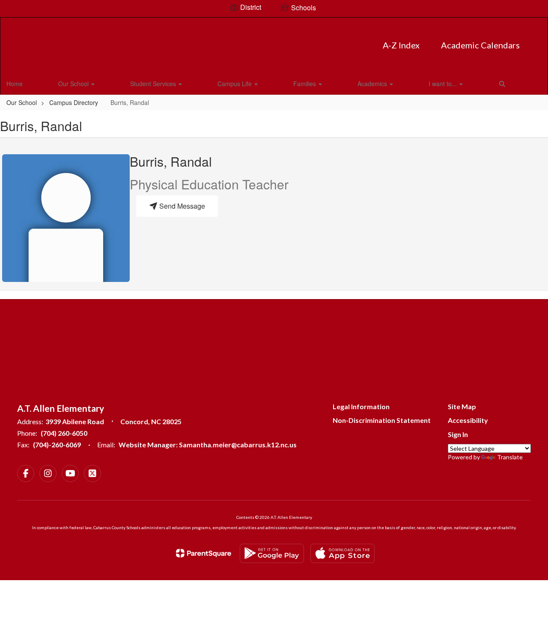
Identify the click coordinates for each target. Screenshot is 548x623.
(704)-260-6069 (57, 444)
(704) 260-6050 (64, 433)
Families (305, 83)
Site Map (462, 406)
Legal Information (361, 406)
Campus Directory (73, 102)
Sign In (458, 434)
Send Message (181, 206)
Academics (373, 83)
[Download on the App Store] (342, 553)
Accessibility (468, 420)
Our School (74, 83)
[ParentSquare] (203, 553)
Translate (510, 457)
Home (14, 83)
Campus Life (235, 83)
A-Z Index (401, 45)
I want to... (444, 83)
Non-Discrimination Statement (382, 420)
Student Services (154, 83)
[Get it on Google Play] (272, 553)
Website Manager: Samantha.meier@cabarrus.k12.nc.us (208, 444)
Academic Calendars (480, 45)
